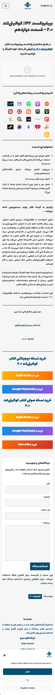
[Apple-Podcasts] (39, 103)
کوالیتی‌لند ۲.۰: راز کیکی (39, 49)
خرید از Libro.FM (27, 444)
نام (48, 484)
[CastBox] (48, 103)
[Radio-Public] (11, 111)
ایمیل (46, 497)
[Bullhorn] (48, 127)
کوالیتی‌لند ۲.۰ (35, 596)
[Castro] (39, 111)
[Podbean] (48, 111)
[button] (4, 655)
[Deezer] (30, 119)
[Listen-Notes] (21, 119)
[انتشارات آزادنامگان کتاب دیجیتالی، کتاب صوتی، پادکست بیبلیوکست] (27, 5)
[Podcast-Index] (39, 119)
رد (27, 680)
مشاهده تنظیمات (27, 688)
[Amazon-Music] (21, 103)
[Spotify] (30, 103)
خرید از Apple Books (27, 375)
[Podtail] (11, 119)
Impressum (27, 644)
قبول (27, 672)
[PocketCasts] (48, 119)
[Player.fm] (21, 111)
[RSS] (48, 134)
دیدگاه (46, 523)
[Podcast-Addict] (30, 111)
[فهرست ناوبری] (5, 5)
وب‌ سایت (45, 510)
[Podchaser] (21, 127)
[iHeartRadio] (39, 127)
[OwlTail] (30, 127)
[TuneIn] (11, 103)
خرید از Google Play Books (27, 389)
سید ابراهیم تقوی (23, 325)
